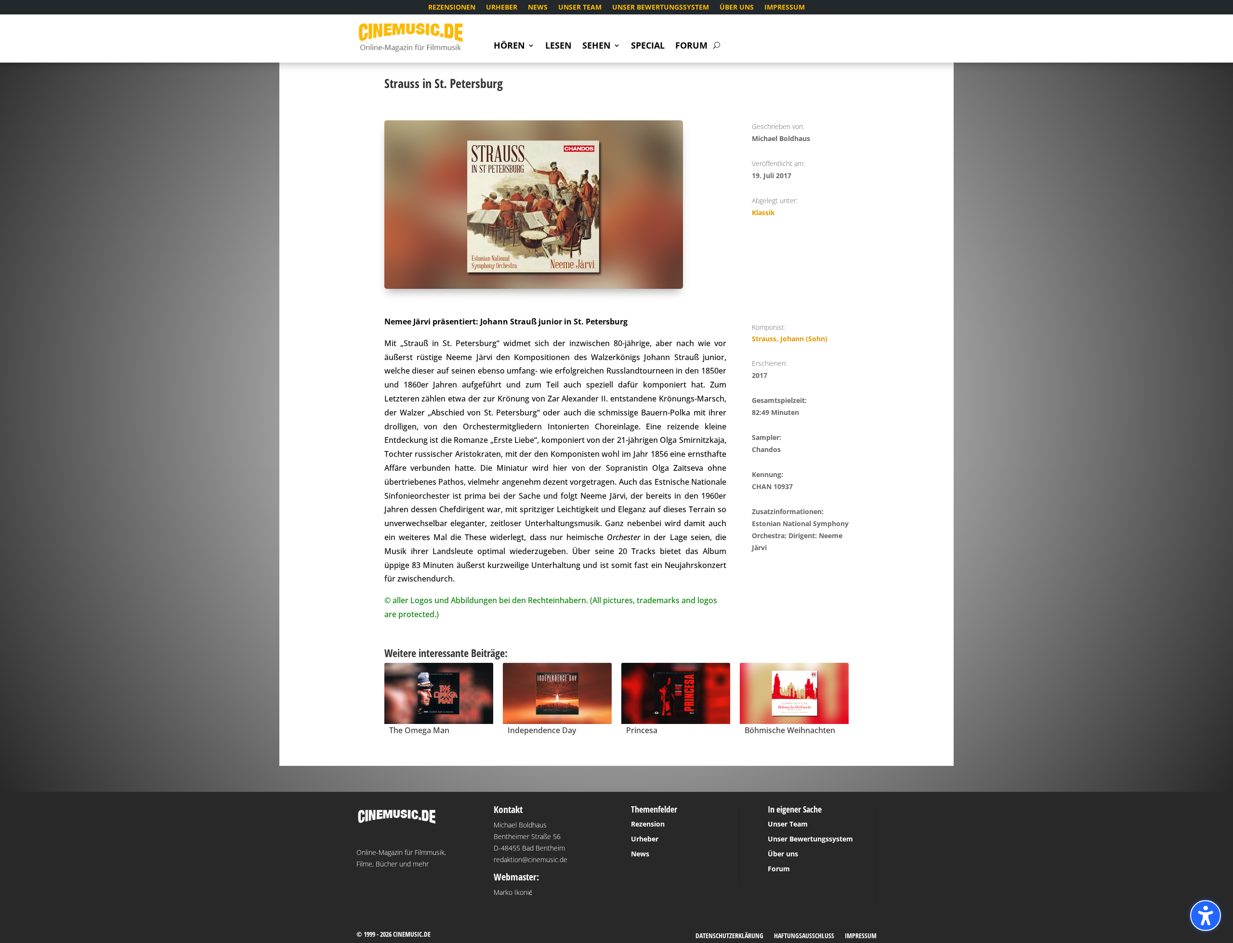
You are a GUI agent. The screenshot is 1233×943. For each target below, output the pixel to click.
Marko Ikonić (513, 892)
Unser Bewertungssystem (660, 8)
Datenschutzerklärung (729, 936)
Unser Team (580, 8)
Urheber (501, 8)
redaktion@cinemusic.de (530, 859)
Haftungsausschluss (804, 936)
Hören (509, 46)
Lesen (558, 46)
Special (648, 46)
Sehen (596, 46)
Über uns (737, 8)
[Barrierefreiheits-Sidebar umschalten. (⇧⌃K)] (1205, 915)
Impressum (784, 8)
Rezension (648, 823)
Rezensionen (451, 8)
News (538, 8)
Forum (691, 46)
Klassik (763, 212)
